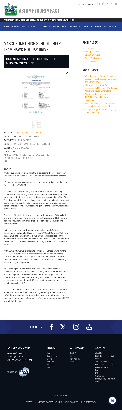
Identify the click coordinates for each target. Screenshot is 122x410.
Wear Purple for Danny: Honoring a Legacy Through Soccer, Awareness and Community (101, 79)
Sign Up (90, 4)
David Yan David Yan (94, 58)
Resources (51, 365)
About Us (98, 353)
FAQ (96, 373)
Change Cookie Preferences (61, 396)
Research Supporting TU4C (105, 364)
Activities (50, 362)
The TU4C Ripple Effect (104, 362)
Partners (98, 370)
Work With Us (75, 359)
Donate (72, 356)
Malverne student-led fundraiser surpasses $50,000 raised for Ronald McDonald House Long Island (101, 88)
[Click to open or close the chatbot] (112, 400)
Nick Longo (90, 48)
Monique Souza (92, 51)
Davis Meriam (91, 61)
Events (49, 359)
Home (49, 353)
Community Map (53, 356)
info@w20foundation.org (22, 360)
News (49, 367)
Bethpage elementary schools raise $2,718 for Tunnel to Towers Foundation (101, 97)
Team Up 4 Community (28, 132)
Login (81, 4)
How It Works (74, 353)
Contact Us (99, 376)
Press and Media (101, 367)
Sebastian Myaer (92, 55)
